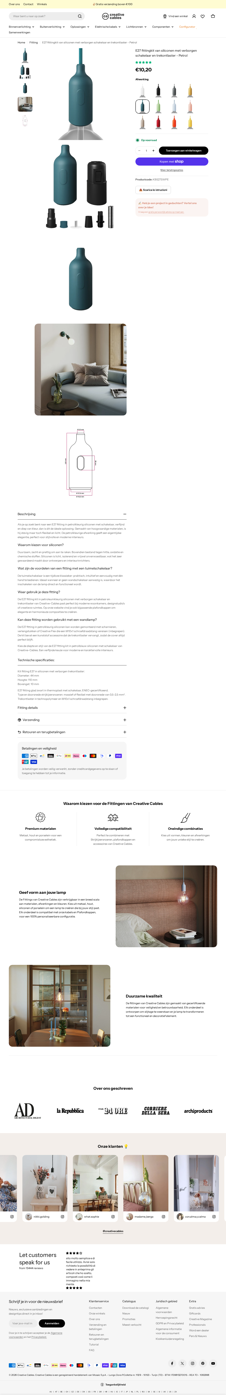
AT (56, 1392)
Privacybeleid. (39, 1337)
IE (117, 1392)
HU (112, 1392)
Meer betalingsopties (171, 170)
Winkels (42, 4)
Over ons (14, 4)
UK (164, 1392)
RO (143, 1392)
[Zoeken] (80, 16)
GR (100, 1392)
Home (21, 42)
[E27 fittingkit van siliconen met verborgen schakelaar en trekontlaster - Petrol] (142, 91)
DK (83, 1392)
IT (122, 1392)
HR (106, 1392)
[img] (81, 1253)
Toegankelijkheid (115, 1384)
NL (132, 1392)
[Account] (194, 16)
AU (50, 1392)
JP (127, 1392)
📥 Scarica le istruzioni (153, 190)
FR (95, 1392)
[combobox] (47, 16)
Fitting (33, 42)
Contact (28, 4)
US (170, 1392)
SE (154, 1392)
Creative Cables (25, 1374)
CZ (72, 1392)
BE (61, 1392)
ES (89, 1392)
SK (149, 1392)
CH (67, 1392)
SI (159, 1392)
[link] (27, 1110)
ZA (175, 1392)
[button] (143, 62)
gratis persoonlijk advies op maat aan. (166, 212)
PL (137, 1392)
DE (78, 1392)
